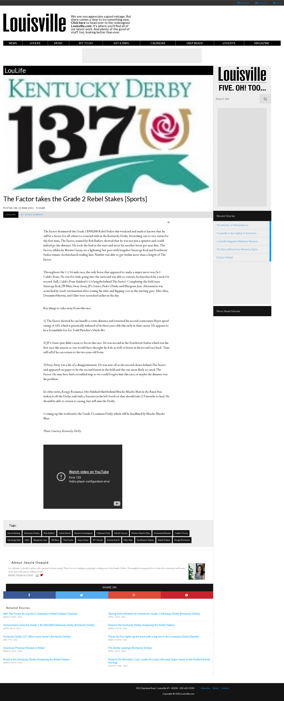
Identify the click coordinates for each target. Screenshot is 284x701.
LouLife (35, 43)
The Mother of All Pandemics (232, 225)
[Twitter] (42, 575)
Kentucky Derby (32, 533)
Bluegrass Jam (40, 540)
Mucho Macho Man (140, 533)
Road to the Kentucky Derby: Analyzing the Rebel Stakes (141, 625)
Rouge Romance (182, 540)
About (216, 688)
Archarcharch (113, 540)
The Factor (68, 540)
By (32, 214)
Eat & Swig (121, 43)
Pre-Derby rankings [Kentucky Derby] (130, 648)
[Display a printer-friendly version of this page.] (168, 222)
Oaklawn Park (103, 533)
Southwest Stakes (145, 540)
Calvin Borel (64, 533)
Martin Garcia (120, 533)
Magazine (261, 43)
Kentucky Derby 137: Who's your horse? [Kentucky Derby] (37, 636)
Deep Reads (195, 43)
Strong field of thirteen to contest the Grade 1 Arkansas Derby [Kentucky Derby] (154, 613)
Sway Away (83, 540)
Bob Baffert (49, 533)
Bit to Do (86, 43)
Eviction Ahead (225, 257)
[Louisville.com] (37, 575)
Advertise (205, 688)
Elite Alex (128, 540)
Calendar (158, 43)
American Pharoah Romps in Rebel (24, 648)
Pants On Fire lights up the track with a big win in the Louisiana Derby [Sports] (153, 636)
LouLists (229, 43)
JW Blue (55, 540)
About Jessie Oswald (30, 562)
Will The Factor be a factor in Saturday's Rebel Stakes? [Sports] (40, 613)
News (13, 43)
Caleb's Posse (181, 533)
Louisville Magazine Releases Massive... (238, 241)
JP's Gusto (98, 540)
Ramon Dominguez (83, 533)
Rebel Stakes (164, 540)
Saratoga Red (14, 540)
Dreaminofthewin (162, 533)
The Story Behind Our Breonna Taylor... (238, 249)
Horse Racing (14, 533)
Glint (27, 540)
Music (58, 43)
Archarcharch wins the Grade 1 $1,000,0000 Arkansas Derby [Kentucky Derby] (48, 625)
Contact (225, 688)
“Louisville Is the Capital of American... (237, 233)
